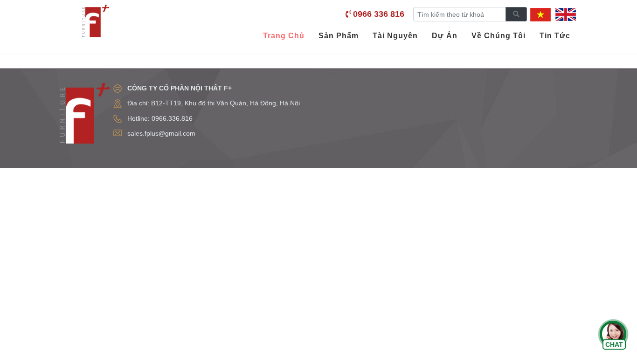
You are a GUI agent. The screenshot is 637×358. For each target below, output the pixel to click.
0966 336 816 (378, 14)
